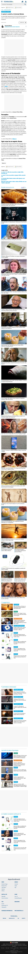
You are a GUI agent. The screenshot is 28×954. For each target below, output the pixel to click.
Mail (22, 3)
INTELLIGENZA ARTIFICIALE (19, 625)
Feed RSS (4, 918)
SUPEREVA (14, 946)
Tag (18, 918)
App (15, 887)
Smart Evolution (5, 898)
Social (3, 903)
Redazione (17, 901)
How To (16, 896)
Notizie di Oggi (4, 884)
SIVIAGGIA (15, 945)
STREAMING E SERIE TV (7, 9)
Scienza (3, 889)
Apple (16, 885)
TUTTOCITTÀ (9, 945)
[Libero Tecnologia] (14, 916)
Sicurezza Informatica (7, 910)
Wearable (3, 896)
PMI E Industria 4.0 (19, 910)
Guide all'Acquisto (18, 898)
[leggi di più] (26, 26)
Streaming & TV (5, 905)
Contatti (23, 918)
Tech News (4, 887)
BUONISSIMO (24, 945)
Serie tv (4, 163)
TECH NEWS (16, 604)
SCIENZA (15, 611)
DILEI (12, 945)
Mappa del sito (12, 918)
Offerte (3, 890)
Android (16, 884)
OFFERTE (15, 632)
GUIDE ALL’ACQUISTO (18, 618)
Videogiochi (4, 907)
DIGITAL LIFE (4, 894)
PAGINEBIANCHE (4, 945)
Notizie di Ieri (4, 885)
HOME (2, 9)
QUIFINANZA (20, 945)
